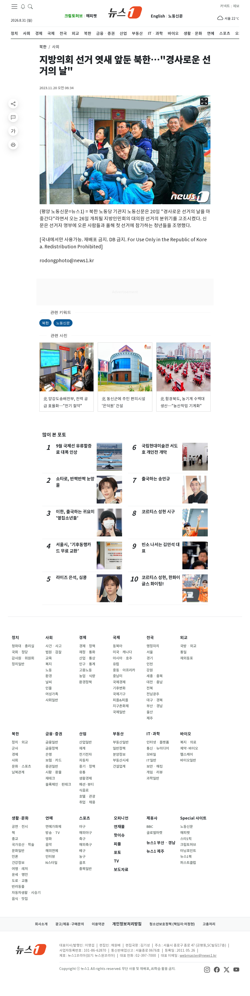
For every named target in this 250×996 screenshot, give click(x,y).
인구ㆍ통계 (87, 664)
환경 (48, 676)
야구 (82, 826)
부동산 (118, 733)
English (158, 16)
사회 (49, 637)
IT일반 (151, 760)
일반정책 (119, 748)
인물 (48, 688)
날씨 (48, 682)
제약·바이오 (189, 748)
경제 (82, 637)
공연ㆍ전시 (20, 826)
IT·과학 (153, 733)
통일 (183, 652)
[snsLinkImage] (207, 969)
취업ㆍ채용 (87, 802)
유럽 (116, 664)
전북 (149, 688)
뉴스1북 (186, 856)
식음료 (84, 790)
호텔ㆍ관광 (87, 796)
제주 (149, 718)
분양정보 (119, 754)
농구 (82, 856)
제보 (236, 6)
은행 (48, 754)
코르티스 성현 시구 (158, 511)
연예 (49, 818)
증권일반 (51, 766)
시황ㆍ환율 (53, 772)
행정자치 (152, 646)
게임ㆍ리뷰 (154, 772)
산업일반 (85, 742)
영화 (48, 839)
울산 (149, 712)
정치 (15, 637)
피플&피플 (120, 700)
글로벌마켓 (154, 833)
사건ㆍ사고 (53, 646)
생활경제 (85, 778)
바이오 (185, 733)
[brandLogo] (125, 12)
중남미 (117, 676)
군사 (15, 748)
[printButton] (13, 144)
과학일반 (152, 778)
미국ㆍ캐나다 (122, 652)
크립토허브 (73, 16)
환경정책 (85, 682)
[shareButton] (13, 103)
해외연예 (51, 851)
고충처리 (209, 924)
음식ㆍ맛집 (20, 899)
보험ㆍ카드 (53, 760)
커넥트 (225, 6)
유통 (82, 772)
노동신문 (175, 16)
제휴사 (151, 818)
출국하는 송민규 (156, 479)
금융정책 (51, 748)
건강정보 (18, 863)
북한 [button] (43, 46)
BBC (149, 826)
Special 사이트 (193, 818)
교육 (48, 658)
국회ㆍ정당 (20, 652)
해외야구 (85, 833)
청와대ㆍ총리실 (23, 646)
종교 (15, 839)
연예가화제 (53, 826)
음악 (48, 844)
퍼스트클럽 (188, 863)
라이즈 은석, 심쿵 (71, 577)
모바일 (151, 754)
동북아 (117, 646)
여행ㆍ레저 (20, 869)
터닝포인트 (188, 851)
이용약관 (98, 924)
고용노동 (85, 670)
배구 (82, 851)
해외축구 (85, 844)
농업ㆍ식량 (87, 676)
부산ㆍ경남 (154, 706)
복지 (48, 664)
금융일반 (51, 742)
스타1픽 (186, 839)
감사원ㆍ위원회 (23, 658)
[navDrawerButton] (14, 6)
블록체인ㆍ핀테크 (58, 784)
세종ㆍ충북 (154, 676)
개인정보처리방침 (127, 924)
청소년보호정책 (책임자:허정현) (172, 924)
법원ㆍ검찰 (53, 652)
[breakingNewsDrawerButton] (23, 6)
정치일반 (18, 664)
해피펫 (91, 16)
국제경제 (119, 682)
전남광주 (152, 694)
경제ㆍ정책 (87, 646)
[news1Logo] (31, 949)
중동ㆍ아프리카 (124, 670)
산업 (82, 733)
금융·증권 (53, 733)
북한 (45, 323)
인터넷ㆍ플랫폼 (157, 742)
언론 (15, 856)
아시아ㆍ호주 (122, 658)
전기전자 (85, 754)
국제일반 (119, 712)
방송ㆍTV (52, 833)
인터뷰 (50, 856)
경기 (149, 658)
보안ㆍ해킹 (154, 766)
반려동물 (18, 886)
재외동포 (186, 658)
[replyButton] (13, 117)
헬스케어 (186, 754)
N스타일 (51, 863)
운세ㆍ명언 (20, 874)
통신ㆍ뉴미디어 (157, 748)
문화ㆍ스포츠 (21, 766)
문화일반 (18, 851)
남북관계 (18, 772)
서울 (149, 652)
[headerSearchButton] (30, 6)
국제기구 (119, 694)
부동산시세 (121, 760)
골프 (82, 863)
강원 (149, 670)
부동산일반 (121, 742)
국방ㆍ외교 (188, 646)
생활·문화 (20, 818)
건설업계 (119, 766)
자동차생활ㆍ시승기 (26, 892)
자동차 (84, 760)
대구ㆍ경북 (154, 700)
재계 (82, 748)
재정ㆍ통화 (87, 652)
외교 (184, 637)
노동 (48, 670)
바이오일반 (188, 760)
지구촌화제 (121, 706)
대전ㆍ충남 (154, 682)
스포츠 (84, 818)
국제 (116, 637)
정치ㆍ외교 (20, 742)
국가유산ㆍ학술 (23, 844)
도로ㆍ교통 (20, 881)
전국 (150, 637)
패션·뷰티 (86, 784)
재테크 (50, 778)
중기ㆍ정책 (87, 766)
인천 (149, 664)
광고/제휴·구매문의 (69, 924)
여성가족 (51, 694)
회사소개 (41, 924)
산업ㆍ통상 (87, 658)
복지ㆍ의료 (188, 742)
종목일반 (85, 869)
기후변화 (119, 688)
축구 (82, 839)
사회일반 (51, 700)
